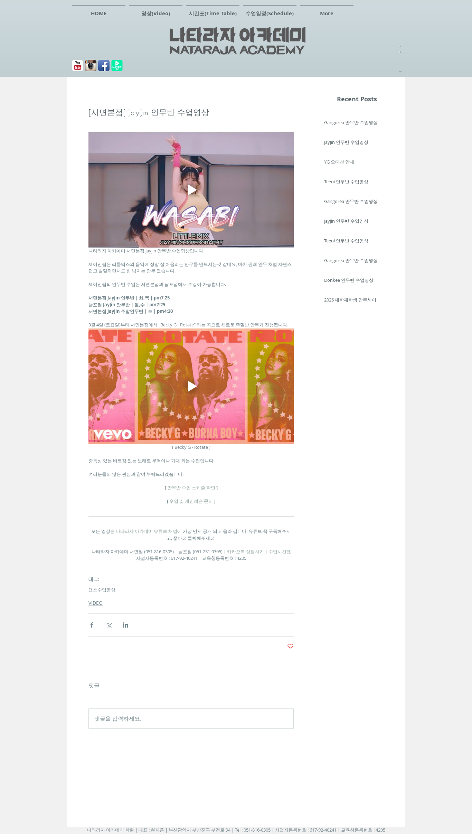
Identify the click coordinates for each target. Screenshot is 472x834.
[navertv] (117, 65)
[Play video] (191, 190)
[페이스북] (104, 65)
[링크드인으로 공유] (125, 625)
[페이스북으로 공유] (91, 625)
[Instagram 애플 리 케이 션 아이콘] (90, 65)
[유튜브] (77, 65)
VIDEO (95, 603)
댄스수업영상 (101, 589)
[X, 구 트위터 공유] (108, 625)
